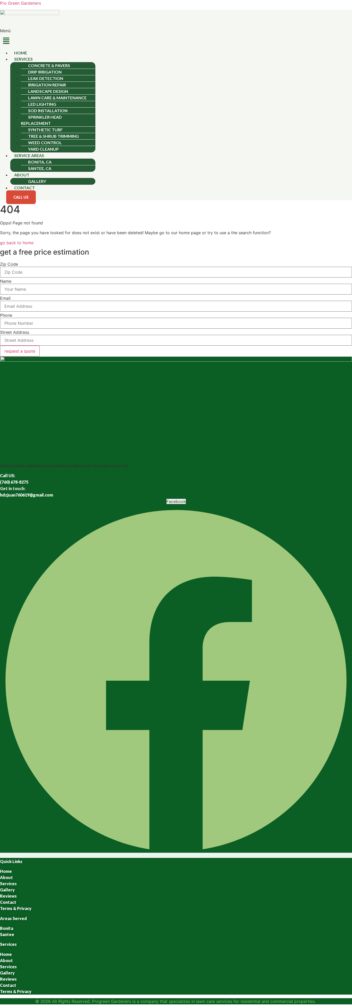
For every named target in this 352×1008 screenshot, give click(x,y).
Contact (24, 187)
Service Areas (29, 155)
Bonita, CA (40, 161)
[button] (176, 39)
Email (5, 298)
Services (23, 58)
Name (5, 281)
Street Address (14, 332)
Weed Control (45, 142)
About (21, 174)
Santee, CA (39, 168)
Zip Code (9, 264)
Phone (6, 315)
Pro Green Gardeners (20, 3)
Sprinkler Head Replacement (41, 120)
